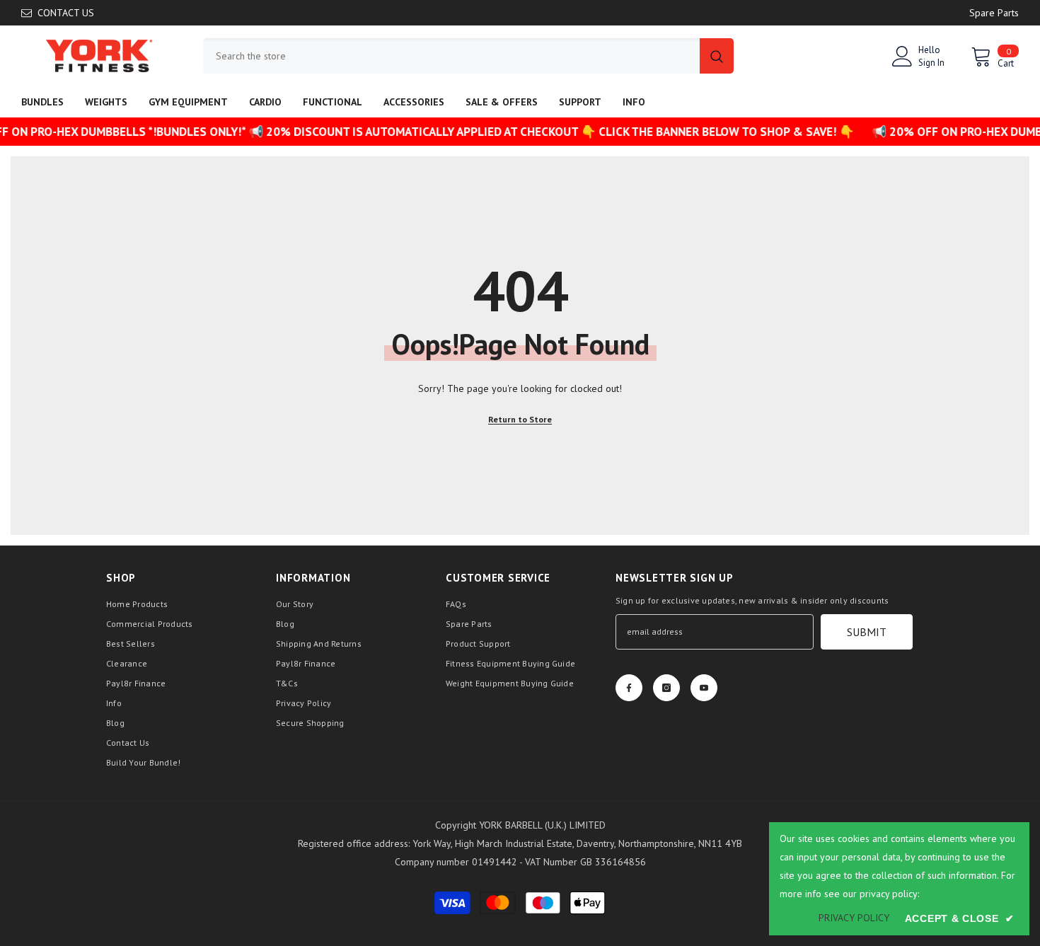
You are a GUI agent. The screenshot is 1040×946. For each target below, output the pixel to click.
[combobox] (451, 56)
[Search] (468, 56)
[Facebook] (629, 687)
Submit (866, 632)
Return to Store (520, 419)
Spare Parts (994, 12)
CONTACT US (65, 12)
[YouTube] (704, 687)
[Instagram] (666, 687)
